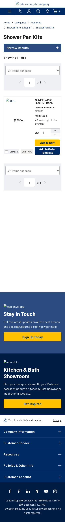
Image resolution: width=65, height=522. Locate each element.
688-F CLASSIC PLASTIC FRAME (44, 101)
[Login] (28, 11)
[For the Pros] (19, 11)
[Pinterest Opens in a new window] (19, 491)
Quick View (27, 151)
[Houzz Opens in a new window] (37, 491)
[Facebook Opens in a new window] (10, 491)
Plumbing (36, 22)
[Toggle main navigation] (9, 11)
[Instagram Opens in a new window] (55, 491)
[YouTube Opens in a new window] (46, 491)
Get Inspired (32, 404)
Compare (14, 151)
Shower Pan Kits (45, 27)
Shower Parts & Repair (19, 27)
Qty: (37, 132)
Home (7, 22)
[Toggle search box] (38, 11)
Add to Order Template (47, 150)
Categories (20, 22)
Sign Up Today (32, 337)
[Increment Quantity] (55, 131)
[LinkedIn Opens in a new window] (28, 491)
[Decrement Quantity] (55, 135)
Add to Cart (47, 142)
